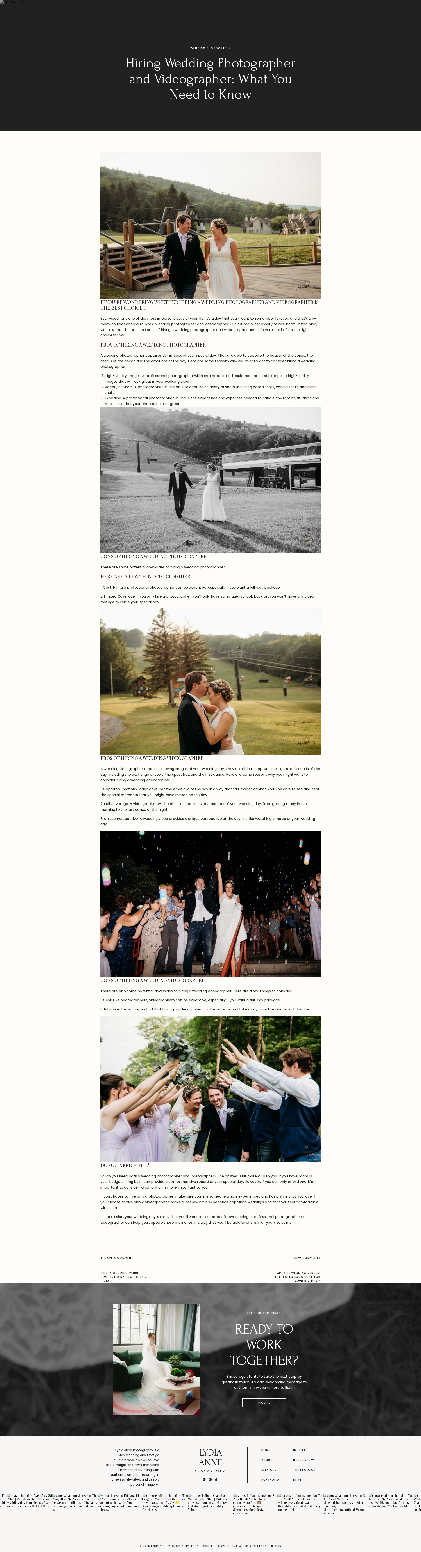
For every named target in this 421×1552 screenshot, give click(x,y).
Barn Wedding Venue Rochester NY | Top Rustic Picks (124, 1277)
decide (278, 329)
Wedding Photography (210, 48)
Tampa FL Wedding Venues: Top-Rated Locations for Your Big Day (297, 1277)
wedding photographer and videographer (192, 324)
